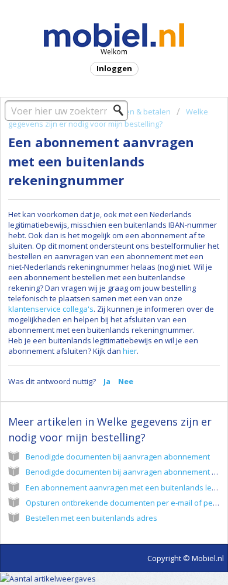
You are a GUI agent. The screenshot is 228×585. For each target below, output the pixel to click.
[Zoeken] (121, 110)
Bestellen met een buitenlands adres (91, 518)
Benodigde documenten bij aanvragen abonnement (118, 456)
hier (130, 351)
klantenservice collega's (51, 309)
